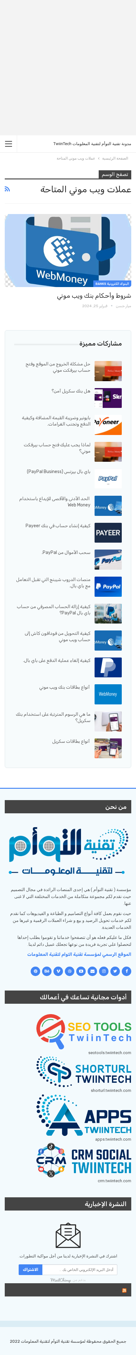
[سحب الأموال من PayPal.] (108, 560)
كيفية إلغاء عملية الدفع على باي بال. (56, 660)
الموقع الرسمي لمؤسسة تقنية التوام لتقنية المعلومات (79, 954)
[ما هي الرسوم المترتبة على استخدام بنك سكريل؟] (108, 721)
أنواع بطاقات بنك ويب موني (64, 687)
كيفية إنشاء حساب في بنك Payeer (58, 525)
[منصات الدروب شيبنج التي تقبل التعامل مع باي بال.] (108, 587)
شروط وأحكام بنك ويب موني (94, 295)
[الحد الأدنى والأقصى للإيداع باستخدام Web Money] (108, 506)
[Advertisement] (68, 67)
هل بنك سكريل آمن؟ (71, 391)
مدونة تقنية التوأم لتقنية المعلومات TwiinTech (92, 143)
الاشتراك (30, 1269)
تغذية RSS (106, 1290)
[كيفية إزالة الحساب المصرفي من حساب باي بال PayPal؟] (108, 614)
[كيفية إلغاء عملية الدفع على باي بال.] (108, 668)
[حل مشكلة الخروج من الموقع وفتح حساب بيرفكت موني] (108, 371)
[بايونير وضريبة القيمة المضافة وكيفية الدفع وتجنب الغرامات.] (108, 425)
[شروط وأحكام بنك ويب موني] (68, 250)
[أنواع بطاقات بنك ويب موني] (108, 694)
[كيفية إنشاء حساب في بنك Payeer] (108, 533)
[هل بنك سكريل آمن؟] (108, 398)
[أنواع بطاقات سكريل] (108, 748)
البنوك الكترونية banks (112, 284)
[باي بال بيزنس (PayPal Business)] (108, 479)
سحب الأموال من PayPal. (66, 552)
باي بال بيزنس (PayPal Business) (58, 471)
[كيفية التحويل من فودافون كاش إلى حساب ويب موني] (108, 640)
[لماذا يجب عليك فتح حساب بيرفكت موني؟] (108, 452)
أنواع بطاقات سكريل (71, 741)
